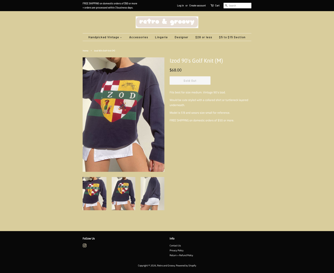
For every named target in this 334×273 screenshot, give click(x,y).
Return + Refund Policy (181, 255)
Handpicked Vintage (104, 37)
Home (85, 50)
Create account (197, 5)
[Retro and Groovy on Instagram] (84, 246)
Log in (180, 5)
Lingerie (161, 37)
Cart (217, 5)
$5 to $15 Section (232, 37)
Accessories (138, 37)
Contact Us (175, 245)
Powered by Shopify (186, 265)
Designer (181, 37)
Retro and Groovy (166, 265)
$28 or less (203, 37)
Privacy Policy (177, 250)
